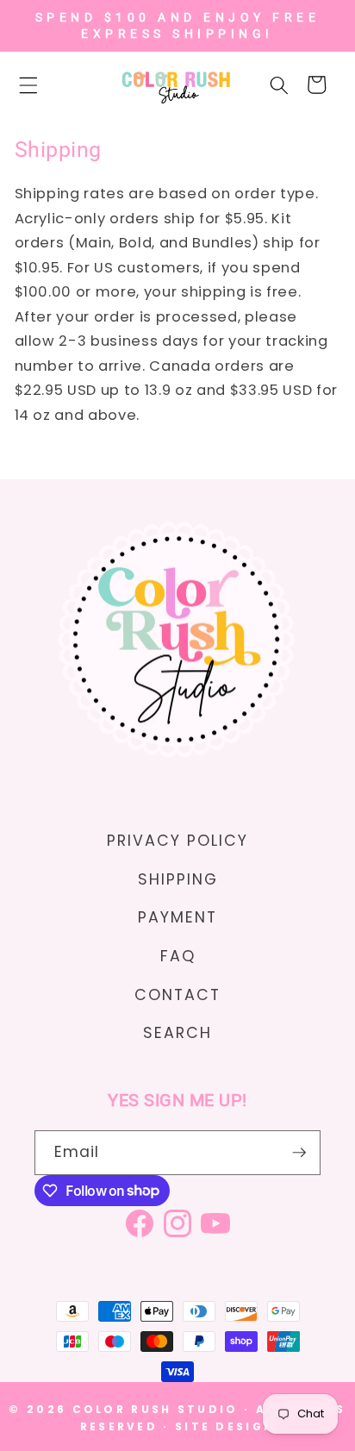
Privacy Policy (177, 840)
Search (177, 1033)
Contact (177, 995)
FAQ (178, 956)
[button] (38, 84)
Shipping (178, 879)
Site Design (225, 1426)
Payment (177, 917)
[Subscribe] (299, 1152)
